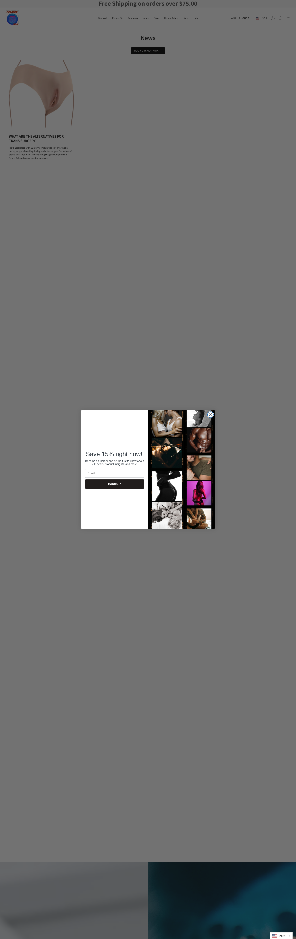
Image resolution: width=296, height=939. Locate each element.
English (282, 935)
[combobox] (281, 935)
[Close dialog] (210, 415)
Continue (114, 484)
